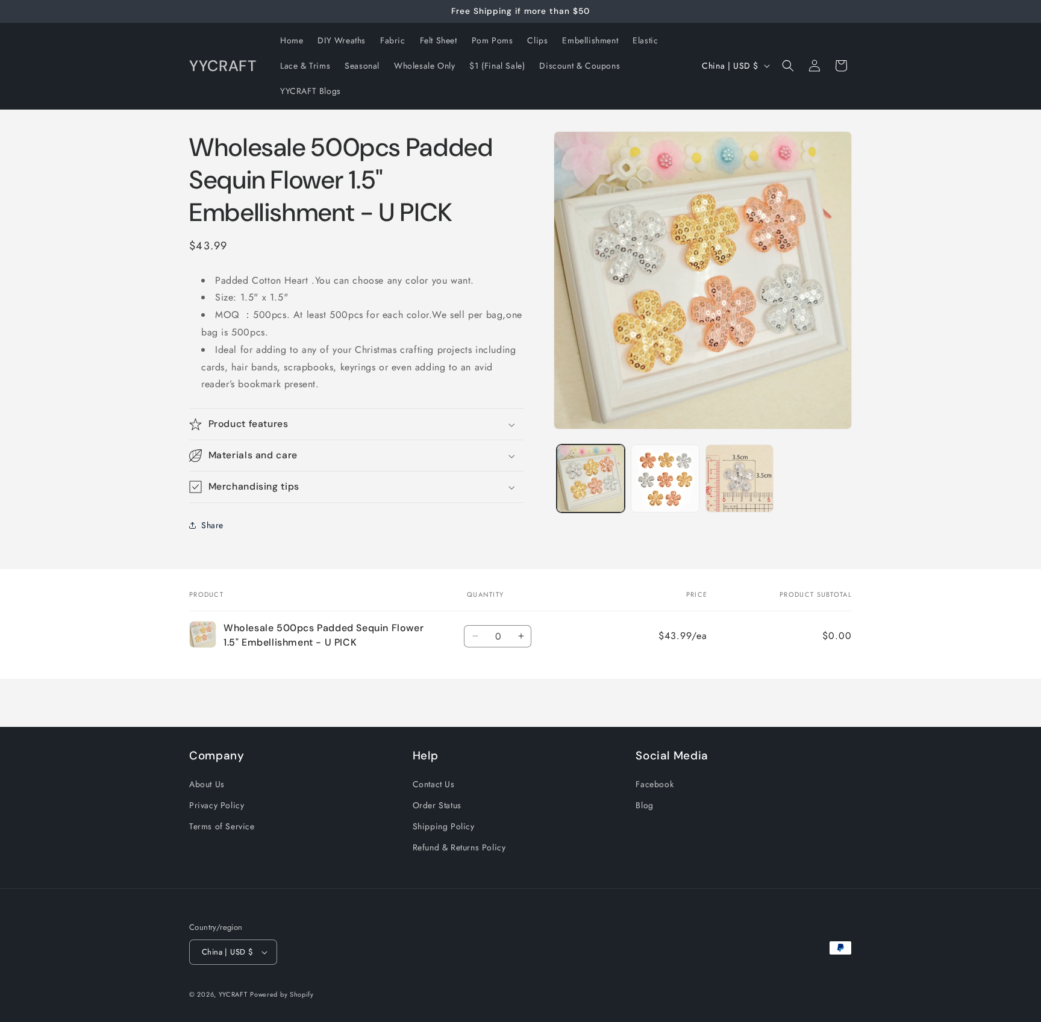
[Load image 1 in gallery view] (591, 478)
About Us (207, 784)
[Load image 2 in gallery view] (665, 478)
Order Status (437, 805)
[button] (788, 65)
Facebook (655, 784)
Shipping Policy (444, 826)
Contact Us (434, 784)
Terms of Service (222, 826)
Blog (644, 805)
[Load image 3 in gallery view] (739, 478)
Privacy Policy (216, 805)
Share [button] (212, 525)
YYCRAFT (233, 994)
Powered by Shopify (282, 994)
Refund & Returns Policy (459, 847)
